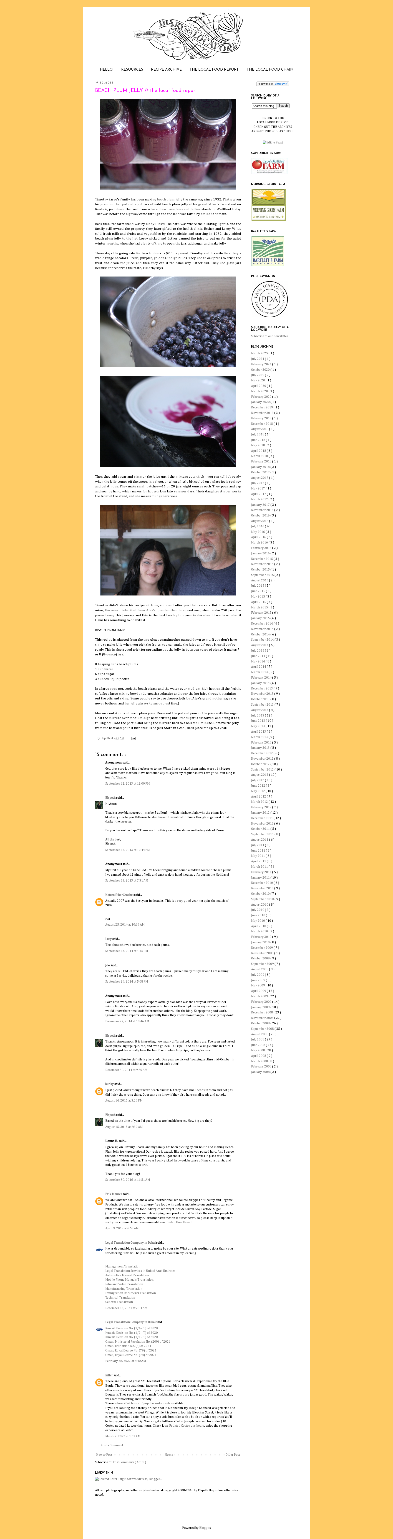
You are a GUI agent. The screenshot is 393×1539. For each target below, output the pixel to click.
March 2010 (260, 931)
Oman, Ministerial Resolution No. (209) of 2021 (138, 1341)
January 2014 (260, 683)
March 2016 (260, 542)
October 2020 (260, 369)
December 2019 (262, 407)
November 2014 (262, 629)
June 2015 (258, 591)
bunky (109, 1084)
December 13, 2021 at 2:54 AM (126, 1308)
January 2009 (260, 1007)
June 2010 (258, 915)
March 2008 (260, 1061)
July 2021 (258, 359)
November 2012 (262, 758)
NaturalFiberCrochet (119, 895)
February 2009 (261, 1001)
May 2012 (258, 791)
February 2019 (261, 418)
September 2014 (263, 639)
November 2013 (262, 693)
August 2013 (260, 710)
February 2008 (261, 1066)
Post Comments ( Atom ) (129, 1462)
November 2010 (262, 888)
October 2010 (260, 893)
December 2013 (262, 688)
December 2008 (262, 1012)
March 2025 (260, 353)
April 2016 (259, 537)
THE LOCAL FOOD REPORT (214, 70)
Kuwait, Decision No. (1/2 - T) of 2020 (131, 1332)
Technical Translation (120, 1297)
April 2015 (259, 602)
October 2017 (260, 472)
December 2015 (262, 559)
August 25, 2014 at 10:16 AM (125, 924)
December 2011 (262, 818)
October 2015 (260, 569)
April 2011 (259, 861)
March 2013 (260, 737)
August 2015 (260, 580)
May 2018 (258, 445)
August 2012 (260, 774)
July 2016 (258, 526)
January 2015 (260, 618)
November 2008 (262, 1018)
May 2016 (258, 532)
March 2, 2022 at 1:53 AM (123, 1436)
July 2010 (258, 910)
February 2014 (261, 677)
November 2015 (262, 564)
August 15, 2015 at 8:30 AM (124, 1127)
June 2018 (258, 440)
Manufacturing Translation (123, 1288)
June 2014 (258, 656)
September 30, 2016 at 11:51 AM (127, 1179)
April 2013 (259, 731)
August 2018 (260, 429)
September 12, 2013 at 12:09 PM (127, 783)
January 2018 (260, 467)
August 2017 (260, 477)
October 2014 (260, 634)
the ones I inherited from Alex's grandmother (141, 610)
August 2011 (260, 839)
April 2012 (259, 796)
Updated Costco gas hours (186, 1425)
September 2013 (263, 704)
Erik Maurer (114, 1194)
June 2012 (258, 785)
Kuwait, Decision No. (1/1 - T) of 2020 (131, 1337)
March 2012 (260, 801)
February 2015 (261, 612)
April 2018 (259, 450)
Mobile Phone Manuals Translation (129, 1279)
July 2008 (258, 1039)
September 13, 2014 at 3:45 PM (126, 951)
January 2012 (260, 812)
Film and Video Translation (124, 1284)
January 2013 (260, 747)
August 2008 (260, 1034)
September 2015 (263, 575)
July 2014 (258, 650)
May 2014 (258, 661)
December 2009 (262, 947)
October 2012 (260, 764)
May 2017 (258, 488)
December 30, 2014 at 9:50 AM (126, 1070)
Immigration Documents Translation (130, 1293)
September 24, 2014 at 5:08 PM (126, 981)
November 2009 (262, 953)
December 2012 (262, 753)
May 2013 (258, 726)
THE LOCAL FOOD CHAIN (270, 70)
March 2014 (260, 672)
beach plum (166, 199)
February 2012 (261, 807)
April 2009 (259, 991)
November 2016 (262, 510)
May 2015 (258, 596)
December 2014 (262, 623)
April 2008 (259, 1055)
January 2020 (260, 402)
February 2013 (261, 742)
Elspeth (110, 797)
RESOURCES (132, 70)
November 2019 (262, 413)
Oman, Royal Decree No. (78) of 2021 (130, 1355)
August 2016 (260, 521)
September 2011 (263, 834)
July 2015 (258, 585)
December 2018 (262, 423)
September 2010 (263, 899)
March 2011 (260, 866)
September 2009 (263, 964)
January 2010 (260, 942)
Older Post (233, 1454)
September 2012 (263, 769)
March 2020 (260, 391)
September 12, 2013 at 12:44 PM (127, 850)
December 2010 (262, 882)
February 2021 (261, 364)
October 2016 (260, 515)
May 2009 (258, 985)
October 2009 (260, 958)
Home (169, 1454)
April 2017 (259, 494)
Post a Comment (112, 1445)
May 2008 (258, 1050)
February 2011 (261, 872)
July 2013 (258, 715)
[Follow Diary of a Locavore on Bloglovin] (272, 85)
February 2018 (261, 461)
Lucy (108, 939)
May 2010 (258, 920)
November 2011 (262, 823)
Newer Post (104, 1454)
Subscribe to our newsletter (269, 336)
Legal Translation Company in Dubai (130, 1242)
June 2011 (258, 850)
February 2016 (261, 548)
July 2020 (258, 375)
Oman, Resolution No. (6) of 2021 (128, 1346)
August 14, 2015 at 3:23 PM (124, 1100)
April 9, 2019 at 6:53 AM (122, 1228)
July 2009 (258, 974)
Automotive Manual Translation (127, 1275)
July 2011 (258, 845)
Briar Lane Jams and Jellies (179, 209)
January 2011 (260, 877)
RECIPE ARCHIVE (166, 70)
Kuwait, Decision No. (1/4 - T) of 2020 (131, 1328)
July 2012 (258, 780)
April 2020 (259, 386)
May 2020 (258, 380)
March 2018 (260, 456)
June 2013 (258, 720)
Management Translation (122, 1266)
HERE (289, 131)
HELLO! (106, 70)
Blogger (204, 1527)
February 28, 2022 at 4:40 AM (125, 1361)
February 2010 (261, 937)
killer (109, 1375)
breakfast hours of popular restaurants (143, 1403)
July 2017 (258, 483)
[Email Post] (133, 738)
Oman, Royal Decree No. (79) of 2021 (130, 1350)
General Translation (119, 1302)
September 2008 (263, 1028)
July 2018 (258, 434)
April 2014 (259, 666)
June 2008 (258, 1045)
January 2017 (260, 504)
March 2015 (260, 607)
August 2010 (260, 904)
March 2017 (260, 499)
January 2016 (260, 553)
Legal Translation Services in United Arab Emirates (140, 1270)
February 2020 (261, 396)
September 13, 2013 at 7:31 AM (126, 880)
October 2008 (260, 1023)
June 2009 (258, 980)
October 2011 (260, 828)
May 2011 (258, 855)
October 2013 (260, 699)
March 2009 (260, 996)
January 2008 (260, 1072)
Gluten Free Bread (179, 1222)
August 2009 (260, 969)
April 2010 (259, 926)
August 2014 (260, 645)
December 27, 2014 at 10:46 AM (127, 1021)
